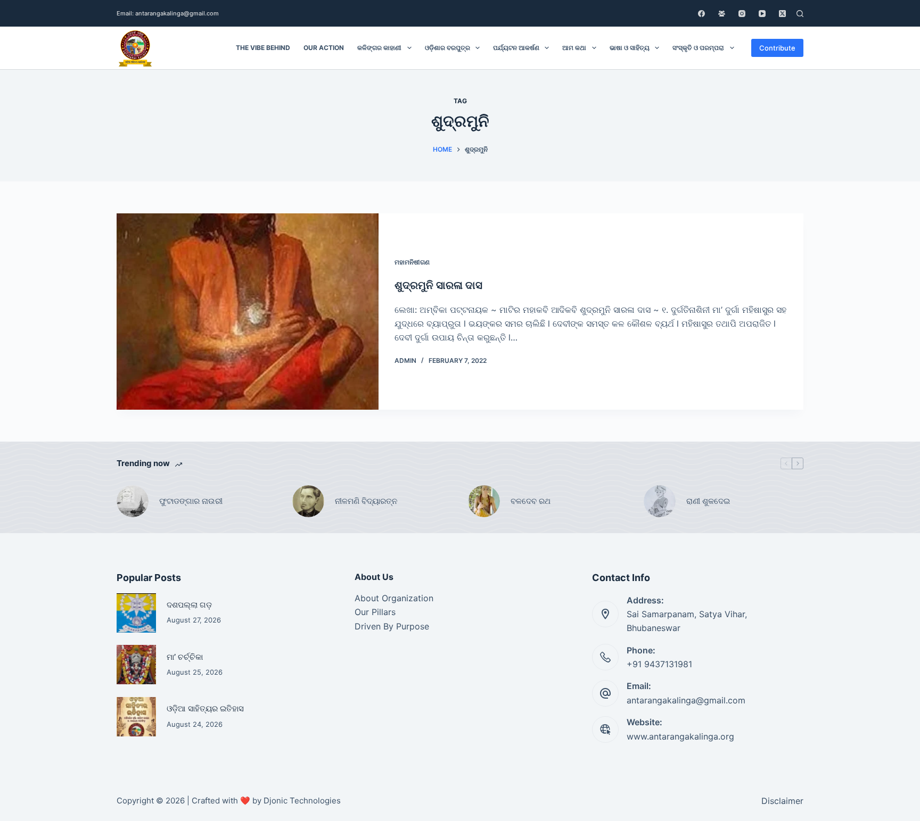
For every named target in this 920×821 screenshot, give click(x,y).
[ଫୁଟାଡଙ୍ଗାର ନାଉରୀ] (133, 501)
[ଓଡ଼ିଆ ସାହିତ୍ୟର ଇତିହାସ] (136, 716)
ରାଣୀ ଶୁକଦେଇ (709, 501)
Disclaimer (782, 800)
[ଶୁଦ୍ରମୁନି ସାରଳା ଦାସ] (248, 311)
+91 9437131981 (659, 664)
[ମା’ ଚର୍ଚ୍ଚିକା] (136, 664)
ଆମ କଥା (574, 48)
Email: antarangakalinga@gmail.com (168, 13)
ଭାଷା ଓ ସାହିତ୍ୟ (630, 48)
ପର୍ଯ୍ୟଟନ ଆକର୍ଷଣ (516, 48)
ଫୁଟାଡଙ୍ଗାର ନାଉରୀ (191, 501)
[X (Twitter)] (782, 13)
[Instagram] (741, 13)
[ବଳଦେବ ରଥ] (484, 501)
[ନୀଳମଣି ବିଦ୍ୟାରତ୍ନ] (308, 501)
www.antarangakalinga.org (680, 736)
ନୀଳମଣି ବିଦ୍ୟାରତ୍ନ (366, 501)
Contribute (777, 48)
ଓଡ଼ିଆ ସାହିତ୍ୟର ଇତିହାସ (205, 708)
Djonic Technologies (302, 800)
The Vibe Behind (263, 48)
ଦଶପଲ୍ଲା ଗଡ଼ (189, 605)
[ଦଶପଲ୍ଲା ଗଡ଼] (136, 613)
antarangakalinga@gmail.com (686, 700)
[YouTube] (762, 13)
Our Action (323, 48)
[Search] (799, 13)
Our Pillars (375, 612)
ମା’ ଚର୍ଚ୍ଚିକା (185, 657)
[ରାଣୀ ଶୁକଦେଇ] (660, 501)
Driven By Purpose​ (392, 626)
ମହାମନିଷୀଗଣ (412, 262)
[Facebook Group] (721, 13)
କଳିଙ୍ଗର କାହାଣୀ (379, 48)
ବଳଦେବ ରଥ (531, 501)
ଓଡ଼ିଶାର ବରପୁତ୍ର (447, 48)
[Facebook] (701, 13)
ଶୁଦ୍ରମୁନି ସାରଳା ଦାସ (438, 285)
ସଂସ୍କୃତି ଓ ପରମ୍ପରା (698, 48)
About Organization (394, 598)
